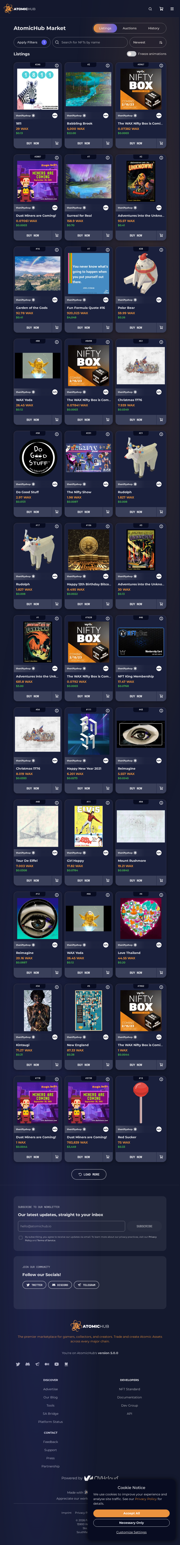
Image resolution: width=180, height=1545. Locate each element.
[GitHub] (66, 1364)
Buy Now (33, 143)
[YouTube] (56, 1364)
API (129, 1414)
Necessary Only (131, 1523)
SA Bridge (50, 1414)
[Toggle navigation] (172, 8)
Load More (91, 1174)
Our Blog (50, 1397)
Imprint (66, 1512)
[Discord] (27, 1364)
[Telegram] (37, 1364)
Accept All (131, 1513)
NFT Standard (129, 1389)
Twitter (37, 1285)
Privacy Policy (84, 1512)
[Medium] (47, 1364)
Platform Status (50, 1422)
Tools (50, 1405)
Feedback (50, 1442)
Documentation (129, 1397)
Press (50, 1458)
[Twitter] (18, 1364)
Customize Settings (131, 1532)
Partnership (50, 1466)
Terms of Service (46, 1240)
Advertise (50, 1389)
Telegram (89, 1285)
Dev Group (129, 1405)
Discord (62, 1285)
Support (50, 1450)
